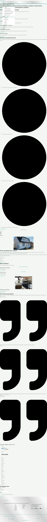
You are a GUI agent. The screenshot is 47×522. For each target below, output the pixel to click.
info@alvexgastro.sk (36, 505)
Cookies (38, 518)
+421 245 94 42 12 (36, 506)
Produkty (4, 5)
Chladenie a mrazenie (7, 10)
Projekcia (24, 504)
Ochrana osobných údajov (25, 520)
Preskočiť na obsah (2, 0)
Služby (4, 16)
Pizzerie (5, 7)
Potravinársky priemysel (8, 13)
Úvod (4, 2)
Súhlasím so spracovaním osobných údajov (7, 494)
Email (1, 488)
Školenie (24, 508)
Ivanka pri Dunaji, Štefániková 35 (38, 504)
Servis (5, 22)
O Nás (4, 4)
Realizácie (4, 25)
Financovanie (6, 19)
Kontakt (4, 28)
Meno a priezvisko (2, 487)
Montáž (23, 506)
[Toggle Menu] (7, 16)
